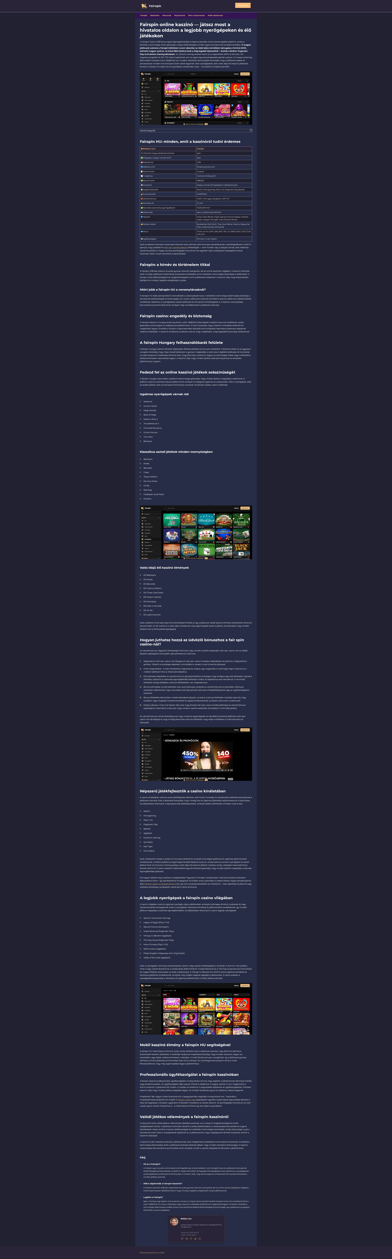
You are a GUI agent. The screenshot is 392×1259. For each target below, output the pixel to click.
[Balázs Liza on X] (182, 1238)
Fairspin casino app (186, 1100)
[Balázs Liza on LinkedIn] (195, 1238)
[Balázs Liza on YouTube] (199, 1238)
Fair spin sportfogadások (176, 247)
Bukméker (154, 15)
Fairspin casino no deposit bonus (159, 884)
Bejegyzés (243, 5)
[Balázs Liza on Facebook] (191, 1238)
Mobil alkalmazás (215, 15)
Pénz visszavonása (196, 15)
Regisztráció (179, 15)
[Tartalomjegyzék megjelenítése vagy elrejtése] (251, 130)
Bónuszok (167, 15)
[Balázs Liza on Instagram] (186, 1238)
